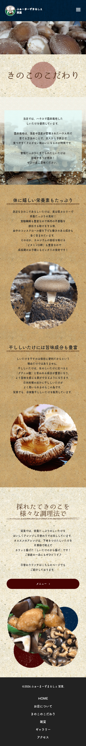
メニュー (41, 583)
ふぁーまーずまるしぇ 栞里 (47, 686)
